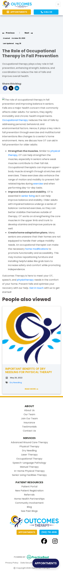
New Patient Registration (29, 490)
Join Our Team (29, 418)
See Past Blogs (29, 511)
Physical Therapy (29, 446)
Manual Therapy (29, 467)
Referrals (29, 494)
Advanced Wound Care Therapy (29, 442)
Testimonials (29, 426)
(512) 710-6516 (49, 532)
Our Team (29, 414)
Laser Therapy (29, 454)
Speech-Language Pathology (29, 462)
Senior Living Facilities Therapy (29, 475)
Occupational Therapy (29, 458)
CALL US (47, 11)
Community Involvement (29, 503)
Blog (29, 507)
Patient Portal (29, 486)
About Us (29, 410)
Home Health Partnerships (29, 498)
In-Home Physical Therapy (29, 471)
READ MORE (30, 389)
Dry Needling (16, 382)
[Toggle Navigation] (58, 4)
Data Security (27, 562)
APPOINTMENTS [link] (18, 11)
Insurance (29, 422)
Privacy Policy (11, 562)
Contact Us (29, 430)
